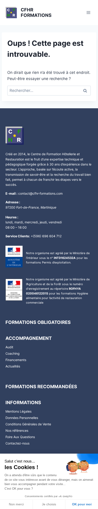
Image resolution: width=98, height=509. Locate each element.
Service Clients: (17, 236)
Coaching (12, 353)
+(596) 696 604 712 (46, 236)
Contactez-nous (17, 443)
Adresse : (12, 202)
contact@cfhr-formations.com (40, 193)
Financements (15, 360)
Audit (9, 347)
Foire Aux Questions (20, 437)
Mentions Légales (18, 411)
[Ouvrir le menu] (88, 12)
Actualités (12, 366)
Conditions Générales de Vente (28, 424)
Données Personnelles (21, 418)
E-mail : (11, 193)
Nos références (16, 430)
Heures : (11, 217)
